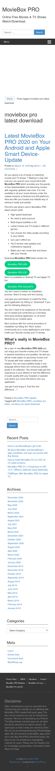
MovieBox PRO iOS (17, 272)
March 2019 (13, 600)
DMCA (22, 679)
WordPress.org (15, 662)
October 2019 (14, 573)
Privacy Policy (11, 679)
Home (10, 98)
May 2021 (12, 527)
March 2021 (13, 531)
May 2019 (12, 592)
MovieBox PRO (20, 9)
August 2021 (14, 520)
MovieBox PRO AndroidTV (20, 286)
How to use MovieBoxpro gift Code (24, 445)
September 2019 (16, 577)
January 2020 (14, 562)
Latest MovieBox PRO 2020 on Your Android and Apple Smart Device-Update (27, 147)
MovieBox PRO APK (17, 264)
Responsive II (15, 761)
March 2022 (13, 512)
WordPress (40, 761)
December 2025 (15, 497)
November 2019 (15, 569)
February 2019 (15, 604)
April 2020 (12, 550)
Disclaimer (33, 679)
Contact (43, 679)
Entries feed (13, 654)
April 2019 (12, 596)
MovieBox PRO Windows (15, 683)
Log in (11, 650)
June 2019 (13, 589)
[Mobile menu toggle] (49, 42)
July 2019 (12, 585)
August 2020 (14, 547)
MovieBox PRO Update (25, 397)
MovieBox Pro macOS (14, 687)
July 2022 (12, 508)
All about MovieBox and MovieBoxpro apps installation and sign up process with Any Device (28, 452)
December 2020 (15, 535)
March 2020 (13, 554)
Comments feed (15, 658)
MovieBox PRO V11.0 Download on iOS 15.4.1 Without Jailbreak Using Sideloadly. (28, 468)
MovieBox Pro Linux (36, 683)
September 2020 (16, 543)
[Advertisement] (27, 69)
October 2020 (14, 539)
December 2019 (15, 566)
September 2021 (16, 516)
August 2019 (14, 581)
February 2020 (15, 558)
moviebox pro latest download (25, 404)
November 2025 (15, 501)
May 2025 (12, 505)
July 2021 (12, 524)
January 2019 (14, 608)
